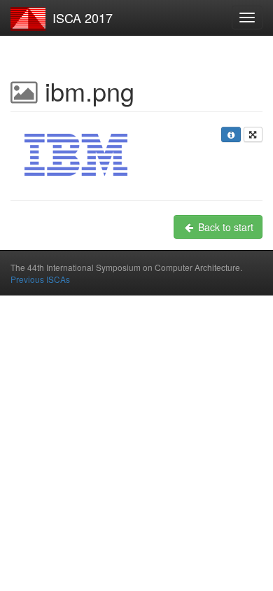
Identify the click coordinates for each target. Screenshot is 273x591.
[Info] (230, 134)
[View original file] (75, 155)
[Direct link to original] (253, 134)
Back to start (224, 227)
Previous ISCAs (40, 279)
